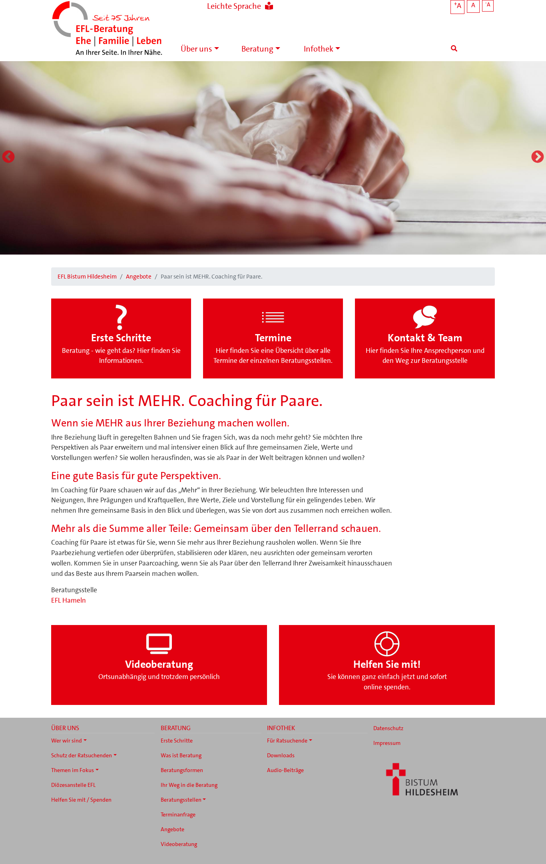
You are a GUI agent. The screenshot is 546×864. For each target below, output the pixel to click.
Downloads (281, 755)
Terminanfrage (178, 814)
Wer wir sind (66, 740)
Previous (8, 157)
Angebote (138, 277)
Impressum (387, 743)
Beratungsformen (182, 770)
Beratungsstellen (181, 799)
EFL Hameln (68, 600)
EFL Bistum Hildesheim (87, 277)
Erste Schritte (177, 740)
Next (537, 157)
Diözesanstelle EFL (73, 784)
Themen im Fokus (72, 770)
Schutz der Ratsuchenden (81, 755)
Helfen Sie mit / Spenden (81, 799)
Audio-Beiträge (285, 770)
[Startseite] (107, 29)
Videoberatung (179, 844)
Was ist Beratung (181, 755)
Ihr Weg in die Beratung (189, 784)
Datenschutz (388, 728)
